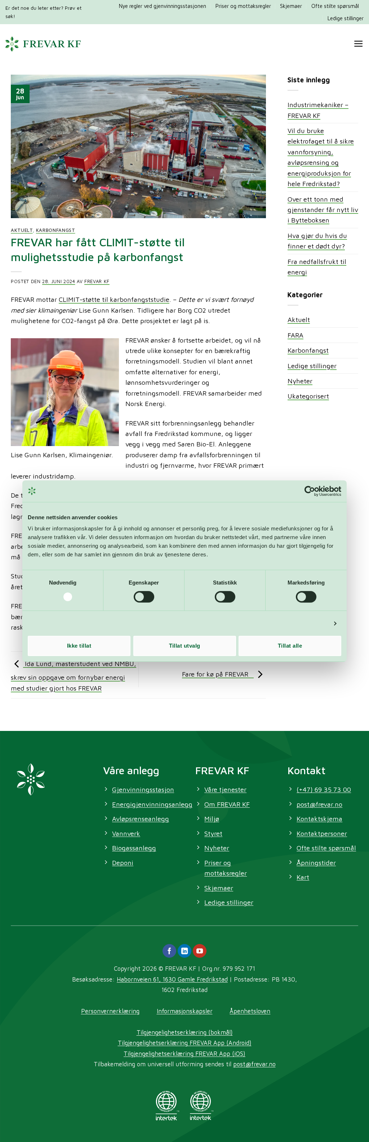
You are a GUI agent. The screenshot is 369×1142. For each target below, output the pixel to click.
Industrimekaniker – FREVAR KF (318, 110)
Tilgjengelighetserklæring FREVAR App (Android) (185, 1042)
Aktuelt (22, 230)
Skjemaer (291, 6)
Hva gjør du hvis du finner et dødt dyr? (317, 241)
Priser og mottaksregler (243, 6)
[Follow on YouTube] (199, 951)
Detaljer (318, 623)
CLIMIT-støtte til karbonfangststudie (114, 299)
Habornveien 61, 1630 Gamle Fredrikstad (172, 979)
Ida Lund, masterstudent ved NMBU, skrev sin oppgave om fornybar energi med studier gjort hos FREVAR (73, 676)
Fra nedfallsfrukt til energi (317, 266)
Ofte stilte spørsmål (335, 6)
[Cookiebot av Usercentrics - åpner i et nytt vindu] (309, 491)
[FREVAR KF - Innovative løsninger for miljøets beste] (43, 44)
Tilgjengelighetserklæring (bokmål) (185, 1032)
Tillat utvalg (184, 646)
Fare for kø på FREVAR (218, 674)
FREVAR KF (97, 281)
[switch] (144, 597)
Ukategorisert (308, 396)
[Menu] (359, 44)
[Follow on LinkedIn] (184, 951)
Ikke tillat (79, 646)
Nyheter (300, 381)
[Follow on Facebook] (169, 951)
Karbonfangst (55, 230)
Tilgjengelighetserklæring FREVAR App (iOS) (184, 1053)
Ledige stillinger (346, 18)
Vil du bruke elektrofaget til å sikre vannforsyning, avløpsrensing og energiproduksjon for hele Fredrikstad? (321, 157)
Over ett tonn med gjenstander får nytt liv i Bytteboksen (323, 209)
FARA (295, 335)
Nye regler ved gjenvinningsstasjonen (162, 6)
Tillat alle (290, 646)
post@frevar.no (254, 1064)
